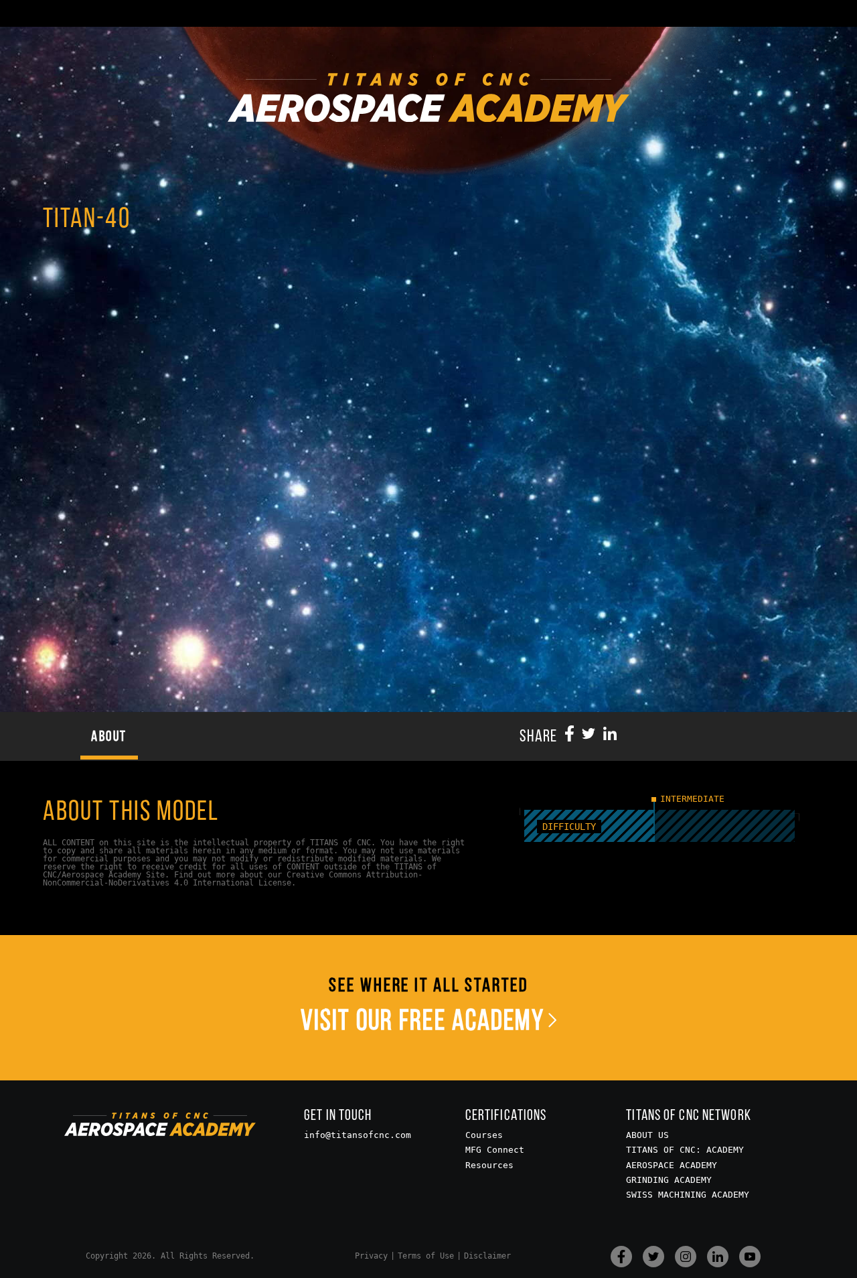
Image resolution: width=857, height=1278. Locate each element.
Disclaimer (487, 1256)
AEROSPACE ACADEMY (671, 1165)
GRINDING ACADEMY (669, 1180)
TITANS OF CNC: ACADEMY (685, 1150)
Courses (484, 1135)
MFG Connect (494, 1150)
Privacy (371, 1256)
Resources (489, 1165)
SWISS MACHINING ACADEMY (687, 1195)
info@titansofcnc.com (357, 1135)
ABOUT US (647, 1135)
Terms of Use (426, 1256)
